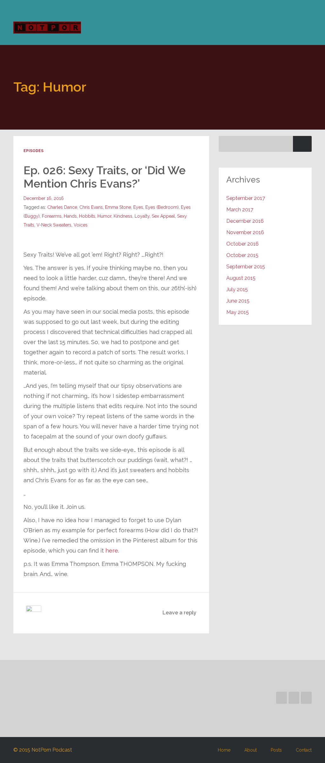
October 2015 (242, 255)
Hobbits (87, 216)
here (111, 550)
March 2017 (239, 210)
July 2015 (237, 289)
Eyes (138, 207)
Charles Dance (62, 207)
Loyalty (142, 216)
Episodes (33, 151)
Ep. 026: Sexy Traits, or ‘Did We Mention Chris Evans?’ (104, 177)
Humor (104, 216)
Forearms (52, 216)
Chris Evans (91, 207)
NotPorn (47, 27)
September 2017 (245, 198)
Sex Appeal (163, 216)
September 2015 (245, 267)
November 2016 (245, 232)
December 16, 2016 (43, 198)
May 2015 (237, 312)
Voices (81, 225)
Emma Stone (118, 207)
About (250, 750)
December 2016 (245, 221)
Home (224, 750)
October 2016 (242, 244)
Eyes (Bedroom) (162, 207)
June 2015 (237, 301)
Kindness (123, 216)
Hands (70, 216)
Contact (304, 750)
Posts (276, 750)
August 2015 (240, 278)
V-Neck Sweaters (53, 225)
